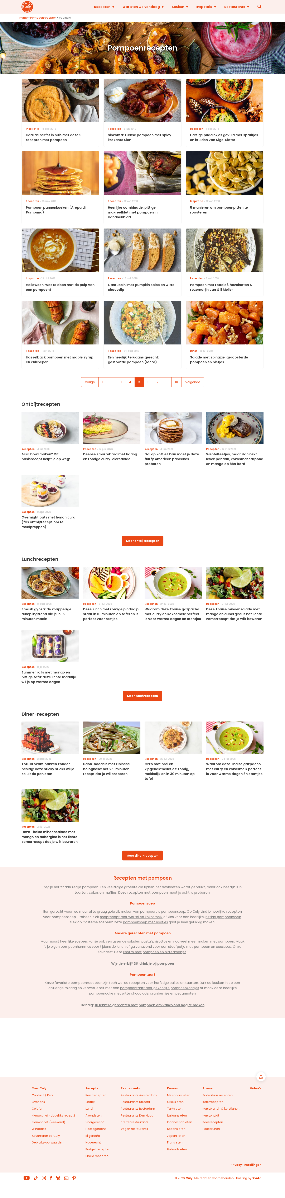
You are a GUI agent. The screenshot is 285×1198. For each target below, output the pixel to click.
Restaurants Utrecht (135, 1102)
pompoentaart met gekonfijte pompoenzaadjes (159, 988)
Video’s (255, 1088)
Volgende (192, 382)
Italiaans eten (177, 1115)
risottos (161, 941)
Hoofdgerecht (96, 1129)
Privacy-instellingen (246, 1165)
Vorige (90, 382)
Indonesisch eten (179, 1122)
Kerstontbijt (211, 1115)
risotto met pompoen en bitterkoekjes (154, 952)
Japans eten (176, 1136)
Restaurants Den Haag (137, 1115)
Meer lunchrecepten (142, 696)
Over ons (38, 1102)
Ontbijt (91, 1102)
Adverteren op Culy (46, 1136)
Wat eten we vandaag (141, 7)
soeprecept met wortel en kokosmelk (131, 917)
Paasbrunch (211, 1129)
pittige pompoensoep (223, 917)
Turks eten (175, 1109)
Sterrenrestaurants (134, 1122)
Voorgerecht (95, 1122)
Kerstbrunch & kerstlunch (221, 1109)
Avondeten (94, 1115)
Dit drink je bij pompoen (154, 963)
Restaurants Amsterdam (139, 1095)
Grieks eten (175, 1102)
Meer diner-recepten (142, 856)
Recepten (102, 7)
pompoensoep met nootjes (145, 922)
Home (23, 18)
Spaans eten (176, 1129)
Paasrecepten (213, 1122)
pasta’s (147, 941)
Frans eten (175, 1142)
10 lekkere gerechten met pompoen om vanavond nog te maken (149, 1005)
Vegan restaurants (134, 1129)
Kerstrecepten (96, 1095)
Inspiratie (204, 7)
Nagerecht (93, 1142)
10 (176, 382)
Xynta (256, 1178)
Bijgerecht (93, 1136)
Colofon (37, 1109)
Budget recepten (98, 1149)
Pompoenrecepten (43, 18)
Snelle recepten (97, 1156)
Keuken (178, 7)
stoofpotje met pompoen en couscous (199, 946)
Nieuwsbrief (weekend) (48, 1122)
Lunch (90, 1109)
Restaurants (234, 7)
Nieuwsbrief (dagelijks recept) (53, 1115)
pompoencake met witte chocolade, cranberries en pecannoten (142, 993)
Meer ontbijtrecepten (142, 541)
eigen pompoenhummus (71, 946)
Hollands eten (177, 1149)
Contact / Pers (42, 1095)
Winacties (39, 1129)
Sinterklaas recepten (218, 1095)
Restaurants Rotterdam (138, 1109)
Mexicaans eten (178, 1095)
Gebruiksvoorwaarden (47, 1142)
